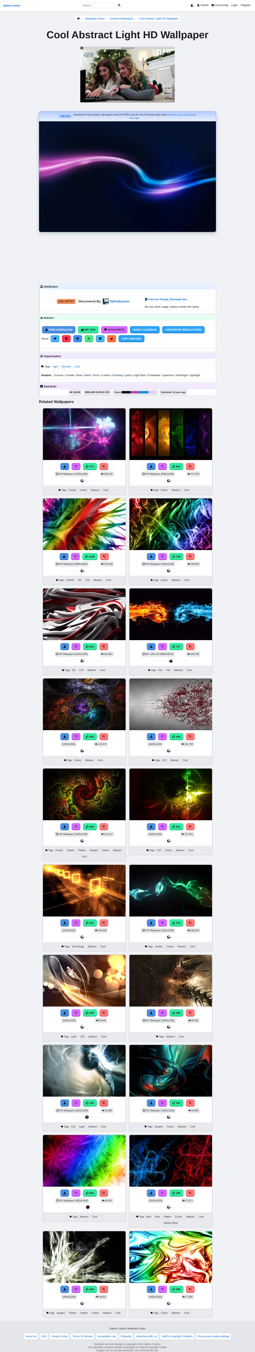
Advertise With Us (146, 1336)
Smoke (158, 946)
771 (91, 466)
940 (91, 646)
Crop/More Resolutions (183, 329)
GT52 (94, 1207)
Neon (87, 375)
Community (221, 5)
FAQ (43, 1336)
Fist (168, 670)
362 (91, 1193)
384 (91, 1289)
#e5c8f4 (152, 392)
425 (91, 1012)
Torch (96, 375)
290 (177, 1193)
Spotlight (194, 375)
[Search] (119, 5)
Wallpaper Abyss (95, 18)
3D (79, 580)
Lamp (127, 375)
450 (91, 736)
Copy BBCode (131, 338)
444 (177, 736)
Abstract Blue (171, 1223)
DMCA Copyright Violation (177, 1336)
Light (73, 1036)
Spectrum (168, 375)
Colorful (70, 580)
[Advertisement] (127, 257)
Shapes (94, 850)
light (55, 366)
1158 (91, 556)
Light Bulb (139, 375)
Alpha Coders (11, 5)
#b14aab (135, 392)
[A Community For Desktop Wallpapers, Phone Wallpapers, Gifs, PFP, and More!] (78, 18)
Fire (160, 670)
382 (177, 1012)
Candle (69, 375)
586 (177, 1289)
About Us (31, 1336)
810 (177, 466)
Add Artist (66, 301)
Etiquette (126, 1336)
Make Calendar (145, 329)
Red (157, 1216)
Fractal (72, 490)
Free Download (60, 329)
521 (177, 826)
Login (234, 5)
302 (177, 1102)
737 (177, 646)
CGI (87, 580)
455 (91, 826)
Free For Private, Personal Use (167, 299)
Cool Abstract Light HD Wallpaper (158, 18)
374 (177, 922)
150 (91, 1102)
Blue (148, 1216)
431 (91, 922)
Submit (204, 5)
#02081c (126, 392)
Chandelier (153, 375)
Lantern (106, 375)
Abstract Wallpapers (122, 18)
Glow (79, 375)
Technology (78, 946)
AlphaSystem (119, 301)
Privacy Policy (59, 1336)
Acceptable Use (107, 1336)
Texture (70, 850)
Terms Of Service (82, 1336)
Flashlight (181, 375)
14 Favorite (115, 329)
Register (246, 5)
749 (177, 556)
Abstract (66, 366)
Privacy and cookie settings (213, 1336)
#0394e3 (144, 392)
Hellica (94, 1117)
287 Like (89, 329)
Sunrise (58, 375)
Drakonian (181, 660)
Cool (77, 366)
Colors (83, 490)
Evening (117, 375)
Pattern (82, 850)
